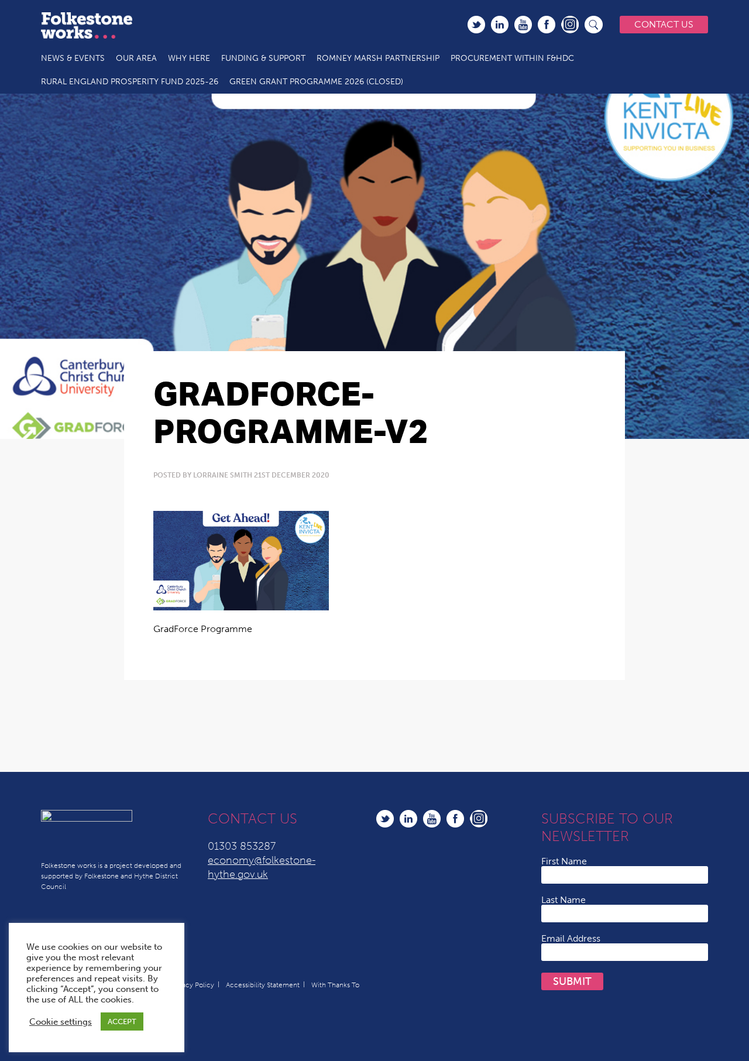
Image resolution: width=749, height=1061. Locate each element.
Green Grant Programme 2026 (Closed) (316, 82)
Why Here (189, 58)
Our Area (136, 58)
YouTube (523, 24)
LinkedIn (500, 24)
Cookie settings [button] (60, 1022)
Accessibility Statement (263, 985)
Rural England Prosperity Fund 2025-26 (129, 82)
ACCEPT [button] (122, 1021)
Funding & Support (263, 58)
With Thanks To (335, 985)
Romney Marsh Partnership (378, 58)
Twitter (476, 24)
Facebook (546, 24)
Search (594, 24)
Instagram (570, 24)
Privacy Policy (192, 985)
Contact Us (663, 24)
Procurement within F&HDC (512, 58)
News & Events (73, 58)
